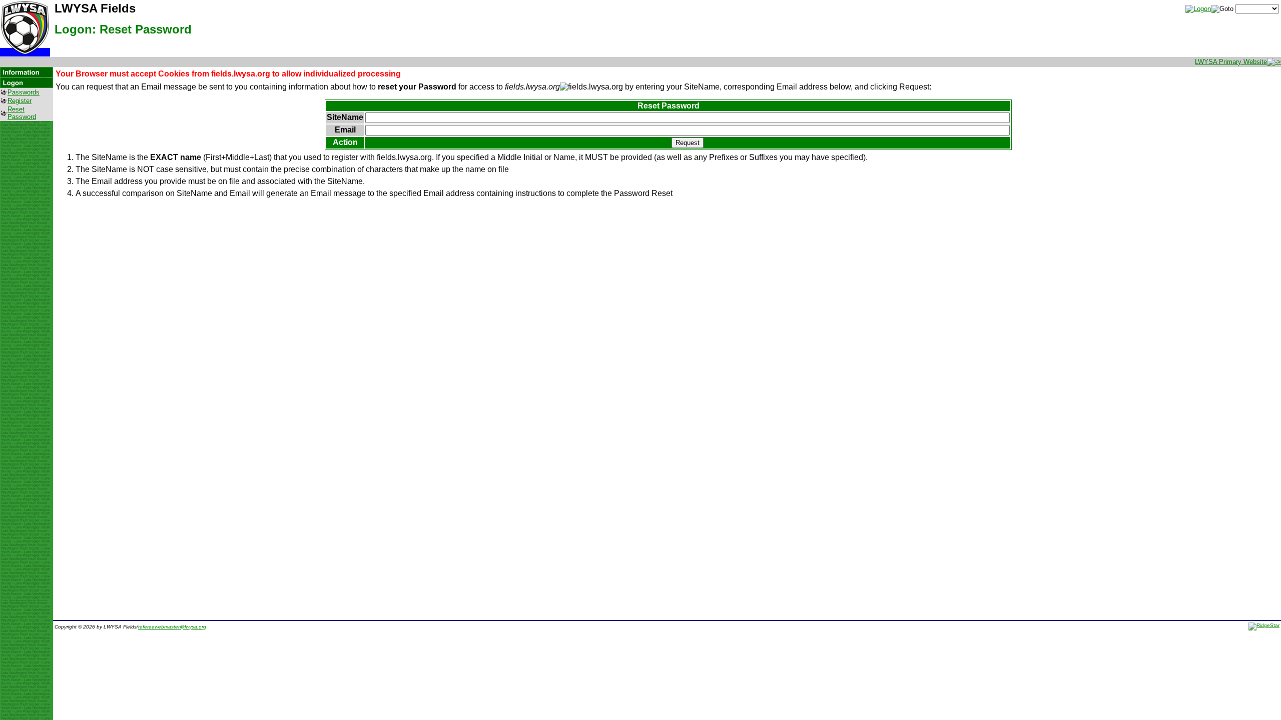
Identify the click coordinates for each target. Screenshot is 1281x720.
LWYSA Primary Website (1231, 62)
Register (20, 100)
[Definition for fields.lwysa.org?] (591, 87)
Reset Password (22, 113)
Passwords (24, 92)
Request (688, 142)
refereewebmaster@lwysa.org (172, 627)
